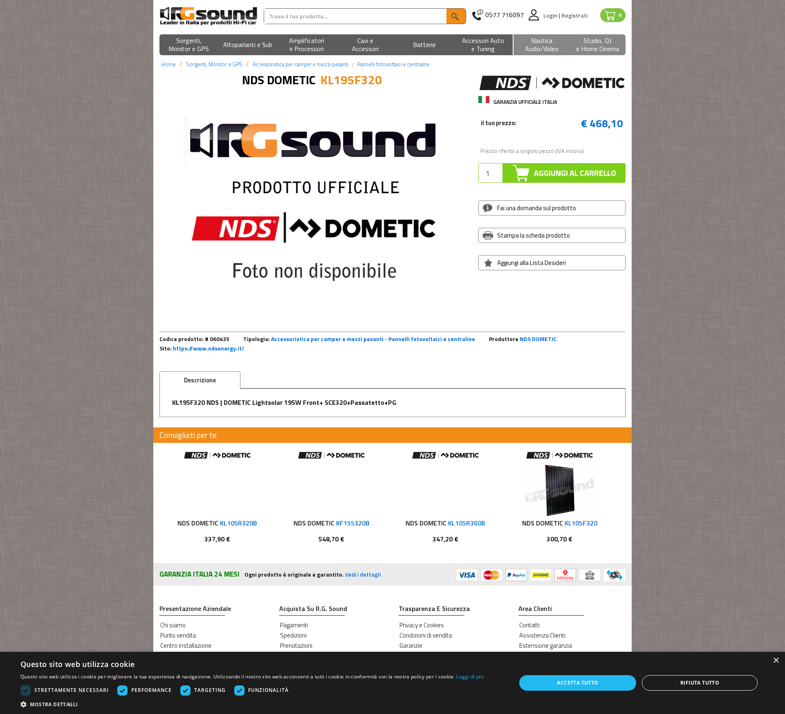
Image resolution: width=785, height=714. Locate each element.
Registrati (574, 15)
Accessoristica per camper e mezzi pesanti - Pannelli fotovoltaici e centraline (373, 339)
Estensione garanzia (545, 645)
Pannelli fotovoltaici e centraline (393, 64)
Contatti (529, 625)
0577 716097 (504, 15)
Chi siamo (173, 625)
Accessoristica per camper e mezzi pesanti (300, 64)
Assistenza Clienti (542, 635)
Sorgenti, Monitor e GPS (214, 64)
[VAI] (456, 16)
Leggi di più (470, 676)
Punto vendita (178, 635)
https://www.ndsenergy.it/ (208, 348)
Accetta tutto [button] (577, 682)
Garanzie (410, 645)
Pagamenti (294, 625)
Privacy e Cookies (421, 625)
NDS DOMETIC (538, 339)
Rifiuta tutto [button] (699, 682)
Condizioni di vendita (425, 635)
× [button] (776, 661)
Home (168, 64)
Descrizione (200, 380)
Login (550, 15)
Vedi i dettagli (363, 574)
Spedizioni (293, 635)
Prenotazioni (296, 645)
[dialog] (392, 683)
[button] (189, 45)
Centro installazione (185, 645)
